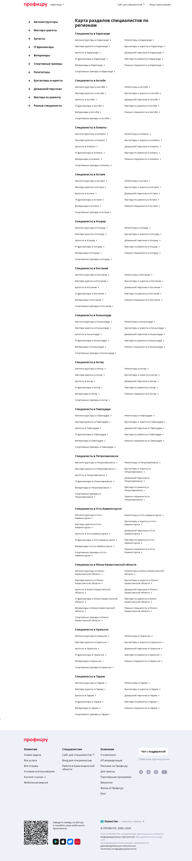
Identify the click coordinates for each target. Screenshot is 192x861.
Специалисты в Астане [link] (90, 174)
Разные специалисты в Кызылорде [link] (143, 346)
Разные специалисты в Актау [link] (140, 393)
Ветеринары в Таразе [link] (86, 707)
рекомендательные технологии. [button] (118, 845)
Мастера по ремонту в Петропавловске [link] (136, 489)
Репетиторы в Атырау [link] (136, 227)
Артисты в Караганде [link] (86, 52)
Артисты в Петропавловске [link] (90, 474)
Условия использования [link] (39, 771)
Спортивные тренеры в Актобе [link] (92, 118)
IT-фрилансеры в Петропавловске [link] (93, 481)
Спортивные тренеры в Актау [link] (91, 399)
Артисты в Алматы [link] (85, 146)
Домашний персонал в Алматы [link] (141, 146)
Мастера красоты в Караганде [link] (91, 46)
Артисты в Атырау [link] (85, 240)
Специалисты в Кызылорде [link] (93, 315)
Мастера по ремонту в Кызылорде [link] (143, 340)
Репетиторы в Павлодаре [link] (138, 415)
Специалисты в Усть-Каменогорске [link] (98, 508)
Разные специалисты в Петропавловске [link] (137, 498)
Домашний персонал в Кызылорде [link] (143, 334)
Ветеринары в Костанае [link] (88, 299)
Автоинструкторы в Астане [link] (90, 180)
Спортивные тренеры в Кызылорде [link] (94, 352)
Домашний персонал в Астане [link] (141, 193)
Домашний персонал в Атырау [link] (141, 240)
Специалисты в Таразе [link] (90, 676)
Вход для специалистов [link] (77, 760)
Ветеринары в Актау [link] (86, 393)
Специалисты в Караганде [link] (92, 33)
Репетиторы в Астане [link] (136, 180)
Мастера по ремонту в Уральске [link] (141, 654)
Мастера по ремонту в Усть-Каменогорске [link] (139, 541)
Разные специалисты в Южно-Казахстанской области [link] (141, 609)
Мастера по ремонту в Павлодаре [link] (142, 434)
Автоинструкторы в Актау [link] (89, 368)
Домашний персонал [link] (48, 89)
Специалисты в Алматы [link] (90, 127)
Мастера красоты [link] (45, 30)
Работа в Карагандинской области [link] (78, 767)
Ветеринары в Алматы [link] (87, 158)
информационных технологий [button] (117, 836)
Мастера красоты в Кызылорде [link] (92, 327)
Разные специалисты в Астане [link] (141, 205)
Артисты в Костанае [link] (86, 287)
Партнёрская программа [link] (115, 777)
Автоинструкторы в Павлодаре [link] (92, 415)
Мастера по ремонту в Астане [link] (140, 199)
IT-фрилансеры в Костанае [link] (89, 293)
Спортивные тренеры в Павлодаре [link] (94, 446)
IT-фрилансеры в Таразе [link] (88, 701)
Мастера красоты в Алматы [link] (90, 140)
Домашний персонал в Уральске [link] (142, 648)
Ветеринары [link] (42, 55)
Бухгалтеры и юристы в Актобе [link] (141, 93)
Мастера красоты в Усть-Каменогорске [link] (88, 526)
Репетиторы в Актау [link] (135, 368)
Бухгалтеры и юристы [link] (48, 80)
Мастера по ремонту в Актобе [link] (140, 105)
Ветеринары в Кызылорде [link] (89, 346)
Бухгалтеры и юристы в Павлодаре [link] (143, 421)
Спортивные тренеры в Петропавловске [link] (88, 495)
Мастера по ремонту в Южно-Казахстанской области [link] (140, 600)
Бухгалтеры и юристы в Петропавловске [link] (137, 470)
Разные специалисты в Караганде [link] (143, 65)
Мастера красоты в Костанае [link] (90, 280)
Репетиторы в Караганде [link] (138, 39)
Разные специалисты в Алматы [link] (141, 158)
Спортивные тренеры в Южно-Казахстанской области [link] (92, 619)
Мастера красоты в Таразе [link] (89, 689)
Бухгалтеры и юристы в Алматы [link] (142, 140)
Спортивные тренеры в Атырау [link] (92, 259)
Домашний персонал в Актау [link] (140, 381)
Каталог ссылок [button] (33, 777)
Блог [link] (103, 793)
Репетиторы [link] (42, 72)
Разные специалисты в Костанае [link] (142, 299)
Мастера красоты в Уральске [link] (90, 642)
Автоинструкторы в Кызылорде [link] (92, 321)
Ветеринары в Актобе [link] (87, 111)
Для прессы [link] (107, 771)
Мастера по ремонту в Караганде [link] (142, 58)
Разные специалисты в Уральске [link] (142, 660)
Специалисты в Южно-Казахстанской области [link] (105, 564)
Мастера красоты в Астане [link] (89, 187)
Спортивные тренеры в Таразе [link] (91, 714)
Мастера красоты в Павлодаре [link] (91, 421)
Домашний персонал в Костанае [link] (142, 287)
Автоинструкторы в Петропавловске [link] (95, 462)
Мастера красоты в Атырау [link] (89, 233)
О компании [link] (108, 754)
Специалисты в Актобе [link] (90, 80)
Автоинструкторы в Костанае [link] (91, 274)
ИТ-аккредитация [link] (111, 760)
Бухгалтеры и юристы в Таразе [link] (141, 689)
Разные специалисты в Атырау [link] (141, 252)
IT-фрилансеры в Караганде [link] (90, 58)
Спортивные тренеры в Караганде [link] (94, 71)
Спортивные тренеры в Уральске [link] (93, 667)
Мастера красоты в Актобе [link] (89, 93)
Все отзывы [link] (31, 766)
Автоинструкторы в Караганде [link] (92, 39)
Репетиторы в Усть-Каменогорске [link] (142, 515)
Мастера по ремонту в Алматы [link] (141, 152)
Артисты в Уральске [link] (86, 648)
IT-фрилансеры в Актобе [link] (88, 105)
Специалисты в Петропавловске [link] (96, 456)
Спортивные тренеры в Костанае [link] (93, 306)
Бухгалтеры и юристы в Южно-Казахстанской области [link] (141, 582)
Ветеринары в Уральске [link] (88, 660)
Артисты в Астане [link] (84, 193)
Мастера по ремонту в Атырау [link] (141, 246)
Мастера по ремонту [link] (47, 97)
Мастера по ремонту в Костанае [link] (141, 293)
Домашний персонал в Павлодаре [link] (143, 428)
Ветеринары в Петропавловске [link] (92, 487)
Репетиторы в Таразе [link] (135, 682)
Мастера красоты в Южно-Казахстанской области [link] (89, 582)
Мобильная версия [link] (36, 782)
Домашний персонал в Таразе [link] (140, 695)
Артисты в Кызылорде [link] (87, 334)
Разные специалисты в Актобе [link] (141, 111)
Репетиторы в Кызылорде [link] (138, 321)
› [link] (110, 40)
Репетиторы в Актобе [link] (136, 86)
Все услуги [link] (30, 760)
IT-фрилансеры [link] (44, 47)
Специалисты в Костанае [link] (91, 268)
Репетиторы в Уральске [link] (137, 635)
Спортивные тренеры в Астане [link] (92, 212)
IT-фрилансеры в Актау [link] (87, 387)
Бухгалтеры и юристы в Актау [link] (140, 374)
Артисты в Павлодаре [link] (87, 428)
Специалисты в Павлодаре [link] (93, 409)
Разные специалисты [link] (48, 105)
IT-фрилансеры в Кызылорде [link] (91, 340)
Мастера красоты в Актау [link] (88, 374)
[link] (141, 773)
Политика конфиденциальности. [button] (118, 848)
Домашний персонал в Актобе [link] (141, 99)
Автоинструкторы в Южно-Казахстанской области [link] (90, 572)
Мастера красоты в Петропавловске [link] (94, 468)
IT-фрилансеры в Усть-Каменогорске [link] (95, 539)
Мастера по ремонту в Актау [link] (140, 387)
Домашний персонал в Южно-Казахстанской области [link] (141, 591)
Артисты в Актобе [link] (84, 99)
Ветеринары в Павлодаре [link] (89, 440)
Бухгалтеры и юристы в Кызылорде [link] (144, 327)
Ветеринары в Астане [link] (87, 205)
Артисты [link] (39, 38)
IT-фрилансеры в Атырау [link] (88, 246)
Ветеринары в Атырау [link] (87, 252)
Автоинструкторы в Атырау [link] (90, 227)
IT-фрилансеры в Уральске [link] (89, 654)
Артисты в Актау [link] (84, 381)
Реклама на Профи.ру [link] (114, 766)
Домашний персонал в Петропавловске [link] (137, 479)
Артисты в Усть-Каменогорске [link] (91, 533)
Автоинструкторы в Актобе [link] (90, 86)
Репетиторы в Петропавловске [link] (141, 462)
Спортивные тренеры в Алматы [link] (92, 165)
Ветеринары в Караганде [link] (89, 65)
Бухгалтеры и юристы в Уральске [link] (142, 642)
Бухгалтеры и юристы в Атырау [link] (141, 233)
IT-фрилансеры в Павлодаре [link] (90, 434)
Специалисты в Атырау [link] (90, 221)
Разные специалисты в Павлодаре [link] (143, 440)
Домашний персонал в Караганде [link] (143, 52)
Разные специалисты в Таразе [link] (140, 707)
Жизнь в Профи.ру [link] (111, 788)
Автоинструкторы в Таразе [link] (89, 682)
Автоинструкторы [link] (46, 22)
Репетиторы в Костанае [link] (137, 274)
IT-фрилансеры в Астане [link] (88, 199)
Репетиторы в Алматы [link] (136, 133)
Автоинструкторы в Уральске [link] (91, 635)
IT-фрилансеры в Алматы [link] (89, 152)
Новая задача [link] (32, 754)
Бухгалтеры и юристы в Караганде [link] (143, 46)
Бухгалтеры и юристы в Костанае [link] (142, 280)
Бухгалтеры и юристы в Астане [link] (141, 187)
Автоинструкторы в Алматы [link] (90, 133)
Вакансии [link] (106, 782)
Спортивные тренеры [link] (48, 63)
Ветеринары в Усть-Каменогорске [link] (93, 546)
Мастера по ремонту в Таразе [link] (140, 701)
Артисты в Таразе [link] (84, 695)
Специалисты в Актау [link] (89, 362)
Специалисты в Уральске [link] (91, 629)
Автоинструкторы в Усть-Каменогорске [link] (89, 516)
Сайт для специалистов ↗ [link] (78, 754)
